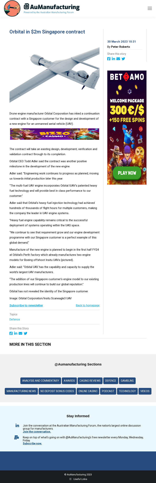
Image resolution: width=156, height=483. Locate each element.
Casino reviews (90, 380)
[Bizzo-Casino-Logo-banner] (54, 139)
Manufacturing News (21, 391)
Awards (69, 380)
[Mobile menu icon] (149, 8)
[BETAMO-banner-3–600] (126, 183)
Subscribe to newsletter (26, 305)
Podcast (108, 391)
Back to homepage (87, 305)
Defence (15, 319)
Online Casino (88, 391)
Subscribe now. (32, 443)
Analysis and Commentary (40, 380)
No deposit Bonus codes (57, 391)
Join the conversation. (37, 431)
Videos (145, 391)
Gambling (127, 380)
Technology (127, 391)
